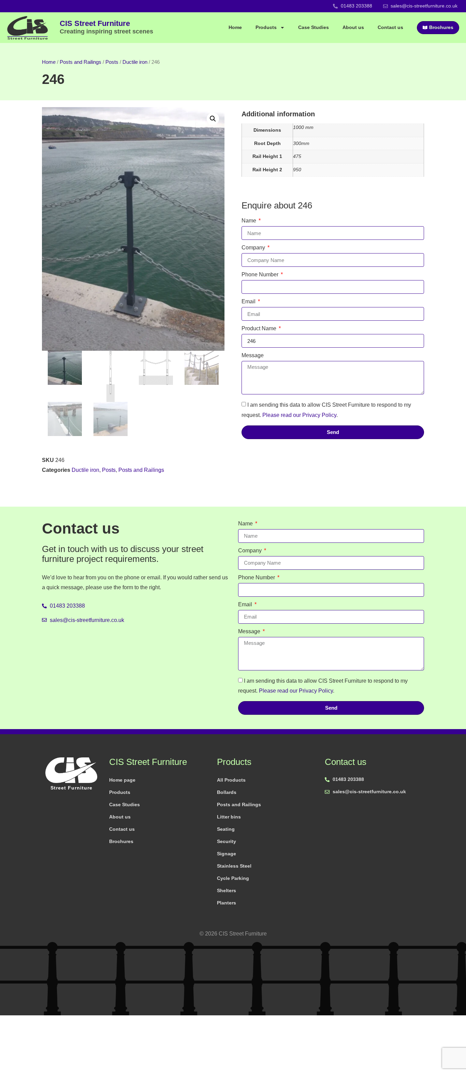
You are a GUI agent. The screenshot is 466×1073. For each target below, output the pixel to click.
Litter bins (229, 817)
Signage (226, 853)
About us (353, 27)
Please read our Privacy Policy (299, 415)
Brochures (121, 841)
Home (235, 27)
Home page (122, 780)
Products (266, 27)
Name (250, 220)
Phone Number (261, 274)
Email (249, 301)
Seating (226, 829)
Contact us (390, 27)
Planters (226, 902)
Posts (111, 62)
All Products (231, 780)
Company (254, 247)
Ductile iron (134, 62)
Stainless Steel (234, 866)
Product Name (260, 328)
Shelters (226, 890)
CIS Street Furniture (106, 27)
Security (226, 841)
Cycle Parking (233, 878)
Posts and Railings (80, 62)
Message (253, 355)
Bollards (226, 792)
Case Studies (313, 27)
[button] (213, 119)
